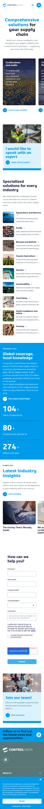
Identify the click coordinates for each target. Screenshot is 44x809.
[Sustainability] (22, 287)
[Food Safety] (22, 301)
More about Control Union (19, 399)
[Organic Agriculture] (22, 259)
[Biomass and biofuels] (22, 245)
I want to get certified (17, 110)
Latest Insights (14, 494)
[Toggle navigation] (38, 5)
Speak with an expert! (20, 162)
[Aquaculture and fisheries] (22, 217)
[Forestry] (22, 329)
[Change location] (32, 5)
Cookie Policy (16, 806)
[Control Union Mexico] (13, 5)
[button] (40, 779)
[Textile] (22, 231)
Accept (22, 801)
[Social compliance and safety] (22, 315)
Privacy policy (26, 806)
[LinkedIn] (38, 735)
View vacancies (18, 715)
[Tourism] (22, 273)
